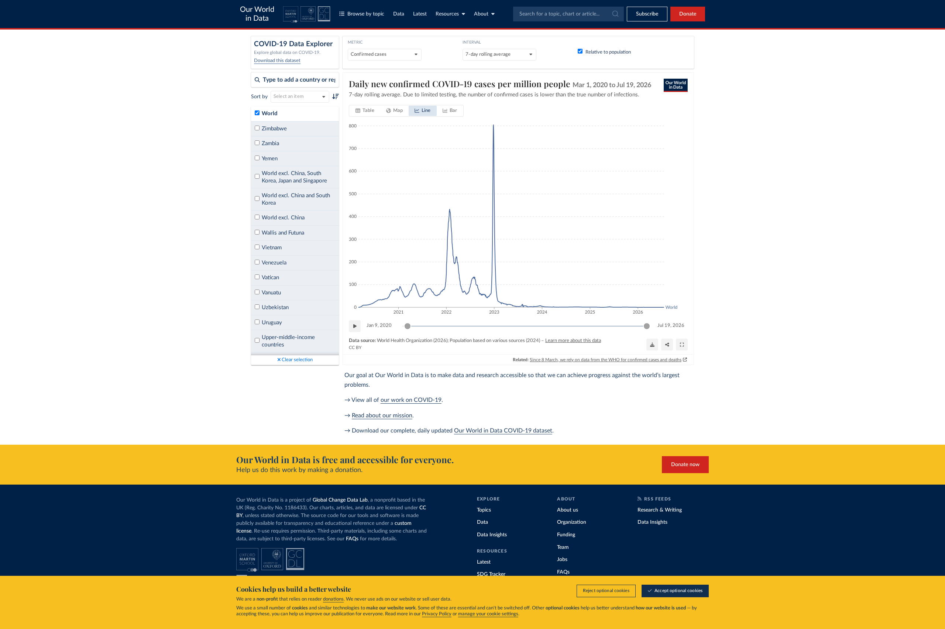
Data (398, 14)
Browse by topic (365, 14)
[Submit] (614, 14)
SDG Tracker (491, 574)
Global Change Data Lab (340, 500)
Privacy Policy (436, 614)
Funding (566, 534)
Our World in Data (257, 14)
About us (567, 510)
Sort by (259, 96)
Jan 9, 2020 (379, 325)
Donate (687, 14)
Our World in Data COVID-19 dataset (503, 431)
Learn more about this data (573, 340)
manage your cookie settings (488, 614)
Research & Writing (660, 510)
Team (563, 547)
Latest (420, 14)
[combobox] (568, 14)
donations (333, 599)
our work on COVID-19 (411, 400)
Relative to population (608, 52)
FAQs (352, 538)
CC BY (355, 347)
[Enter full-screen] (682, 345)
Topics (484, 510)
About (481, 14)
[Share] (667, 345)
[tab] (365, 111)
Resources (447, 14)
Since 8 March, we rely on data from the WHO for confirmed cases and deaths (605, 360)
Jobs (562, 559)
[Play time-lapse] (355, 326)
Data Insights (492, 534)
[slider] (407, 326)
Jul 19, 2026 (670, 325)
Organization (571, 522)
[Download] (652, 345)
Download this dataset (277, 60)
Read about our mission (382, 415)
